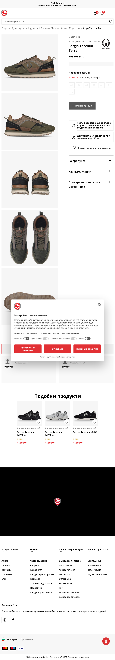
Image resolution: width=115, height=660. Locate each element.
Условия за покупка (69, 592)
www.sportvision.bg (40, 657)
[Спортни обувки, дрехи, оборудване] (4, 13)
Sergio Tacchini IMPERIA (25, 433)
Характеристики (80, 171)
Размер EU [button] (74, 77)
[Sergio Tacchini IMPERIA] (29, 413)
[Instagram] (5, 620)
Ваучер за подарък (97, 574)
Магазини (6, 574)
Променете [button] (27, 639)
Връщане (35, 578)
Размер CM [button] (96, 77)
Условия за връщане (70, 596)
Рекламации (65, 583)
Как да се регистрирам (42, 574)
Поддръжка (36, 587)
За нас (4, 560)
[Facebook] (13, 620)
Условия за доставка (41, 583)
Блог (3, 578)
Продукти (45, 28)
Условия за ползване (70, 560)
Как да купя (36, 569)
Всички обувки (59, 28)
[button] (57, 22)
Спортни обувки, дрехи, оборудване (19, 28)
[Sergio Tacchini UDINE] (85, 413)
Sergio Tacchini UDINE (85, 431)
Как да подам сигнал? (41, 592)
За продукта (77, 161)
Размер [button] (85, 77)
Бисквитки (64, 574)
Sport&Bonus (94, 560)
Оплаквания (65, 578)
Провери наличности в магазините (84, 184)
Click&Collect (57, 3)
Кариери (5, 565)
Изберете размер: (80, 72)
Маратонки (75, 28)
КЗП (61, 587)
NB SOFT (63, 657)
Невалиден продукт (82, 105)
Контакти (6, 569)
